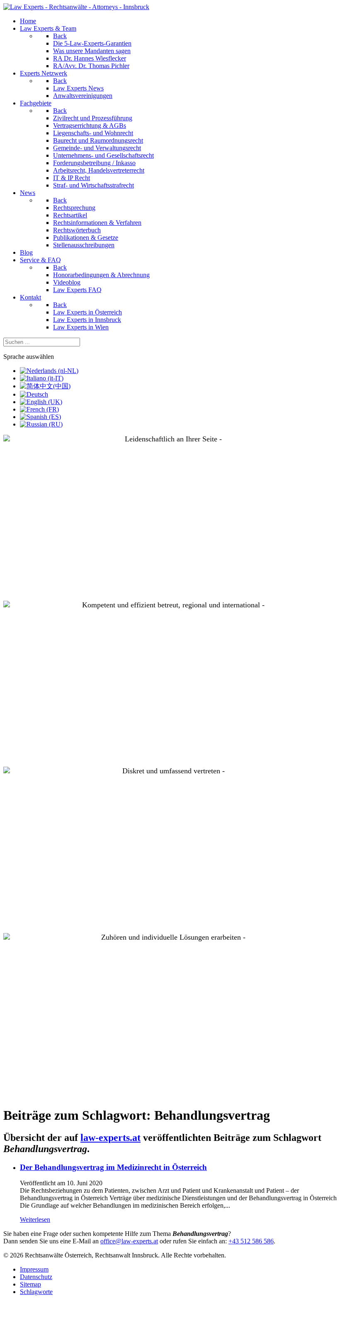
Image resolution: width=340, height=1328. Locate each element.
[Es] (40, 416)
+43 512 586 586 (251, 1241)
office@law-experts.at (129, 1241)
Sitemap (30, 1284)
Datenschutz (36, 1276)
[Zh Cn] (45, 386)
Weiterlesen (35, 1219)
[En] (41, 401)
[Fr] (39, 409)
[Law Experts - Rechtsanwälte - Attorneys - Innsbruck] (76, 6)
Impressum (34, 1269)
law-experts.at (110, 1137)
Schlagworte (36, 1291)
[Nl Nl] (49, 370)
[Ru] (41, 424)
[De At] (34, 394)
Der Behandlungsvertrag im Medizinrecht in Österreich (113, 1167)
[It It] (41, 378)
